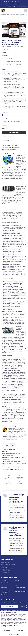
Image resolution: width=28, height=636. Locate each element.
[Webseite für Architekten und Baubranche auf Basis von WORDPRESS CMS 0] (14, 30)
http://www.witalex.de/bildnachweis (11, 461)
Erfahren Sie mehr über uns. (7, 626)
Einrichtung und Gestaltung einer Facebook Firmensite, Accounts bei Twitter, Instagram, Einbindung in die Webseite (15, 95)
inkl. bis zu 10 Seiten (9, 58)
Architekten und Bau (18, 46)
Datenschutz (7, 3)
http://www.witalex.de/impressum (16, 457)
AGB (12, 1)
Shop (3, 46)
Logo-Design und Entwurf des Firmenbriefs (15, 107)
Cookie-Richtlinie (5, 594)
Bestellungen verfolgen (19, 478)
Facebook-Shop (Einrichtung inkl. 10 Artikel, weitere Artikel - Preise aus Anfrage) (15, 101)
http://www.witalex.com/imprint (14, 467)
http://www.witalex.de (7, 455)
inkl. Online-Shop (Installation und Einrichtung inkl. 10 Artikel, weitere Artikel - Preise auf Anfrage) (15, 73)
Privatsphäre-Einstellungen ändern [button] (21, 588)
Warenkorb (19, 483)
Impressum (6, 1)
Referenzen (20, 3)
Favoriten (8, 483)
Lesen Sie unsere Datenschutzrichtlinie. (9, 625)
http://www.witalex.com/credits (14, 469)
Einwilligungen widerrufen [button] (20, 591)
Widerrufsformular (19, 582)
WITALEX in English (12, 6)
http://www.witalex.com (8, 464)
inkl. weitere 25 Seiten (12, 65)
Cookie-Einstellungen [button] (14, 634)
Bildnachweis (17, 1)
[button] (6, 140)
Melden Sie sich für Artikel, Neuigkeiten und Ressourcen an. (14, 602)
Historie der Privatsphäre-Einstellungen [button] (7, 592)
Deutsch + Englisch (12, 121)
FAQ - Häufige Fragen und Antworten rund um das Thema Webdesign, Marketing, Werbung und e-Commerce (16, 498)
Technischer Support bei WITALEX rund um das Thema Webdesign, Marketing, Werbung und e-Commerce (16, 531)
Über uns (13, 3)
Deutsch (6, 115)
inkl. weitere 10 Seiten (12, 61)
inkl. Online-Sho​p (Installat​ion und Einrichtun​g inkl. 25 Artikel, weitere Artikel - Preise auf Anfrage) (15, 80)
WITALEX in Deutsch (23, 6)
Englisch (6, 118)
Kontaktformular (5, 582)
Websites (8, 46)
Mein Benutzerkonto (9, 478)
